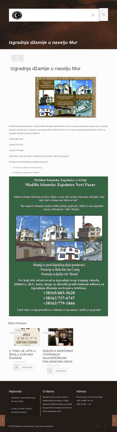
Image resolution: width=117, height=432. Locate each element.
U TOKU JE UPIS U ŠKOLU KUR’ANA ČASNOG (22, 354)
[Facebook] (97, 426)
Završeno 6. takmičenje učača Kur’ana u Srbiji (23, 399)
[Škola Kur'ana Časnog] (17, 15)
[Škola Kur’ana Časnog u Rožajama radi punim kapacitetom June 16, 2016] (114, 420)
